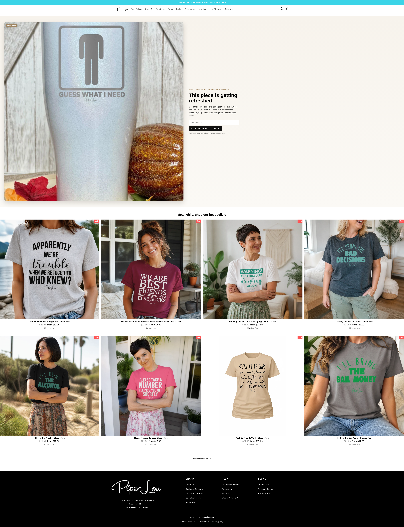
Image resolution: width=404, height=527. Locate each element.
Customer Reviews (194, 489)
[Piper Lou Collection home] (138, 487)
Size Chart (227, 493)
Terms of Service (265, 489)
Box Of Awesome (193, 498)
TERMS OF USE (204, 522)
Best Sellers (136, 9)
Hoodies (202, 9)
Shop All (149, 9)
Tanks (178, 9)
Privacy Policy (264, 493)
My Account (227, 489)
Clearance (229, 9)
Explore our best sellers (202, 458)
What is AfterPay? (230, 498)
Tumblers (160, 9)
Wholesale (190, 502)
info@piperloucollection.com (138, 507)
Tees (170, 9)
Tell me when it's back (205, 128)
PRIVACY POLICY (217, 522)
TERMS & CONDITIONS (188, 522)
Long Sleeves (215, 9)
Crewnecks (190, 9)
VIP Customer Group (195, 493)
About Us (190, 484)
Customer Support (230, 484)
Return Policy (263, 484)
